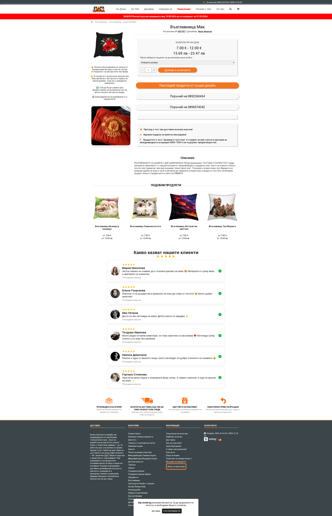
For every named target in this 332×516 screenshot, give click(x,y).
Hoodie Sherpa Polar (137, 486)
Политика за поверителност (179, 458)
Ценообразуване (173, 446)
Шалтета (132, 440)
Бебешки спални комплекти (140, 437)
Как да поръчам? (174, 443)
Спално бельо (134, 433)
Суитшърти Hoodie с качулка (141, 483)
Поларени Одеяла (136, 471)
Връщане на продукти (176, 462)
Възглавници (134, 480)
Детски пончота (135, 462)
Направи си (133, 477)
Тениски (132, 465)
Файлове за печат (174, 437)
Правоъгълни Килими (138, 493)
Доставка (170, 440)
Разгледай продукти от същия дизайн (187, 85)
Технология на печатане (177, 433)
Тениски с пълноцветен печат (141, 443)
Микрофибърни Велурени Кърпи (142, 458)
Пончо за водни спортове (140, 452)
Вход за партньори (176, 466)
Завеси (131, 468)
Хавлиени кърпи (135, 446)
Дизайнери (133, 502)
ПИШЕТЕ (178, 173)
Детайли (156, 511)
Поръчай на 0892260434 (187, 96)
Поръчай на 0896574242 (187, 107)
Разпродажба (134, 490)
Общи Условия (172, 455)
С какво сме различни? (176, 449)
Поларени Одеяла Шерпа (139, 474)
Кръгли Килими (135, 496)
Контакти (170, 452)
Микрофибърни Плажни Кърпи (142, 455)
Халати (131, 449)
